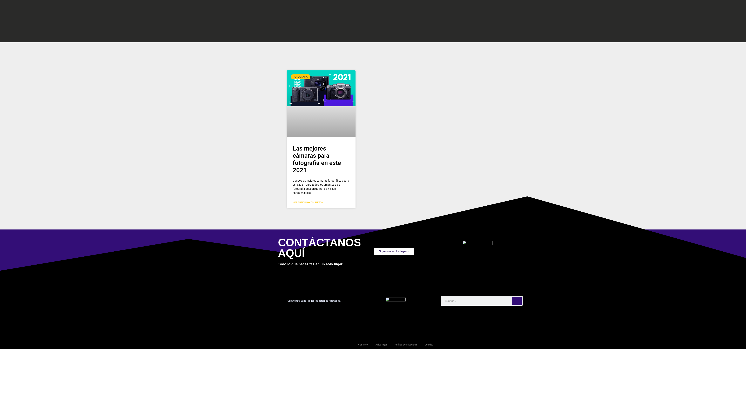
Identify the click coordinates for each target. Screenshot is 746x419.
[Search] (517, 301)
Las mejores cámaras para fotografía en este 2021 (317, 159)
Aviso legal (381, 344)
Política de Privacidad (406, 344)
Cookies (429, 344)
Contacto (363, 344)
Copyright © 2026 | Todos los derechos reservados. (314, 301)
